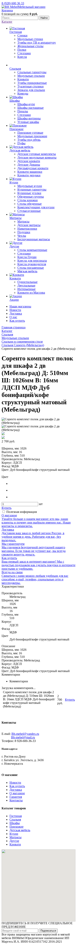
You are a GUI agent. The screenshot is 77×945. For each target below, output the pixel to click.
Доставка (15, 313)
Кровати (15, 844)
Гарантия (15, 796)
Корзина (7, 10)
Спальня (15, 819)
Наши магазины (20, 306)
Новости (15, 310)
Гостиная (15, 816)
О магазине (17, 793)
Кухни (13, 833)
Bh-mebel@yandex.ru (25, 733)
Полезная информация (21, 511)
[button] (38, 883)
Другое (14, 841)
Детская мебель (19, 830)
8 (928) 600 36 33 (13, 3)
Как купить (17, 320)
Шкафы (14, 823)
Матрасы (15, 837)
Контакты (16, 800)
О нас (13, 317)
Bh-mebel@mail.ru (23, 737)
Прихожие (16, 826)
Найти (44, 17)
